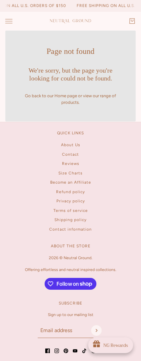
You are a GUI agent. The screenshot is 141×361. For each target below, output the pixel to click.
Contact (70, 154)
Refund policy (70, 192)
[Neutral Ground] (70, 21)
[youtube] (75, 350)
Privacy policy (70, 201)
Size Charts (70, 173)
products (70, 102)
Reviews (70, 163)
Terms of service (70, 210)
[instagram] (56, 350)
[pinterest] (66, 350)
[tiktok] (84, 350)
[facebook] (47, 350)
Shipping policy (70, 219)
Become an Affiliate (70, 182)
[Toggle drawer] (8, 21)
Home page (65, 95)
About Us (70, 145)
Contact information (70, 229)
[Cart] (132, 21)
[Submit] (96, 330)
